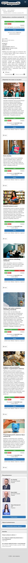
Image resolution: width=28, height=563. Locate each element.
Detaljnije (22, 25)
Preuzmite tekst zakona (8, 40)
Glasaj (14, 30)
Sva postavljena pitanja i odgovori (14, 526)
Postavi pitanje (12, 32)
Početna (4, 10)
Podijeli (7, 72)
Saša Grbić (4, 540)
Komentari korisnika (9, 74)
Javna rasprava (11, 10)
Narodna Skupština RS (8, 11)
